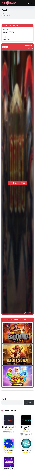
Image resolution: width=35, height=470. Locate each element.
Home (3, 15)
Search (3, 399)
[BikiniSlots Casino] (9, 425)
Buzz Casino (26, 450)
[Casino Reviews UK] (9, 2)
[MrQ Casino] (9, 448)
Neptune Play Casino (26, 428)
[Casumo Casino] (9, 466)
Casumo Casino (8, 469)
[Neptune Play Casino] (26, 425)
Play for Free (19, 183)
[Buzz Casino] (26, 448)
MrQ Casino (8, 450)
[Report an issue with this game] (3, 47)
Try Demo (17, 333)
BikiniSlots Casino (8, 427)
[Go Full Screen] (6, 47)
